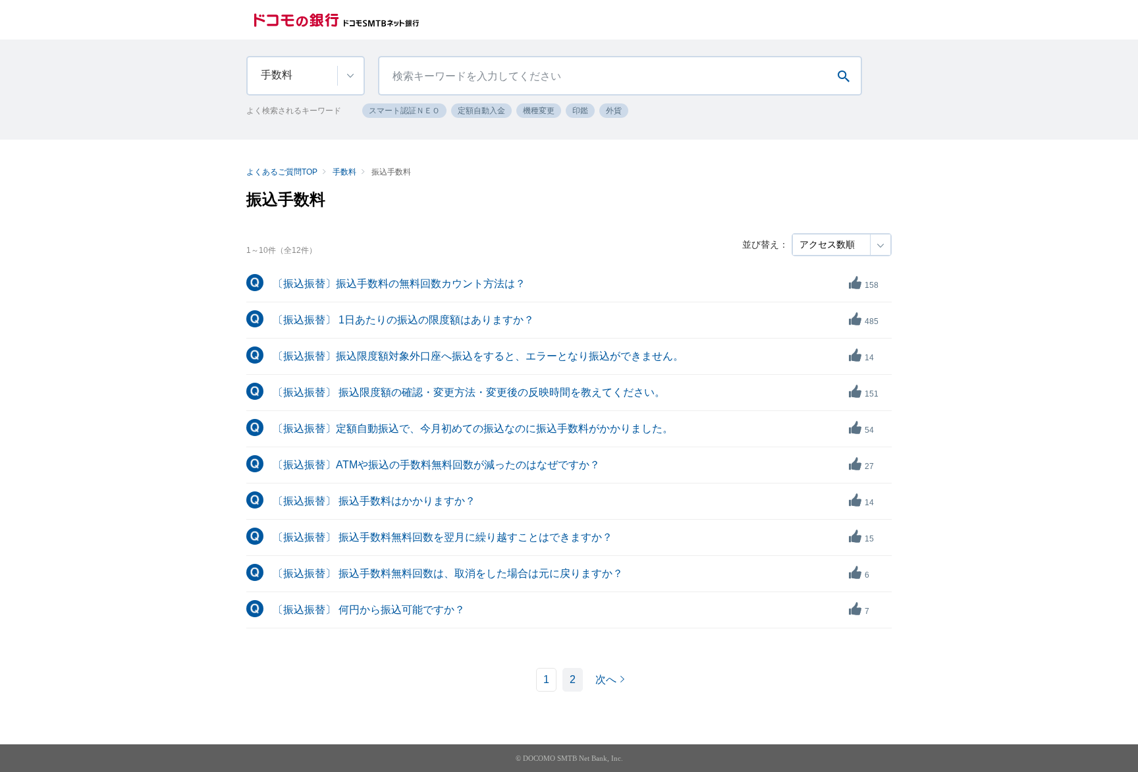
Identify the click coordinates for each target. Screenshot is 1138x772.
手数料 (344, 172)
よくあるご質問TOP (281, 172)
